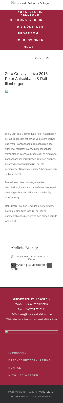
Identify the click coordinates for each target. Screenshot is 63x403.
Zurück (39, 58)
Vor (48, 58)
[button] (43, 46)
